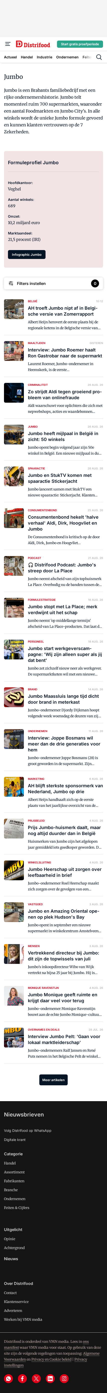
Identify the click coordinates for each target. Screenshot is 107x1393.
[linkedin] (50, 1378)
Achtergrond (14, 1248)
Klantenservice (16, 1302)
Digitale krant (15, 1140)
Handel (10, 1163)
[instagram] (64, 1378)
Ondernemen (14, 1199)
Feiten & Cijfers (16, 1208)
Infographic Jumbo (27, 254)
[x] (36, 1378)
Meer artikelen (53, 1080)
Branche (11, 1190)
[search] (99, 57)
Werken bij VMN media (23, 1319)
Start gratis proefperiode (80, 44)
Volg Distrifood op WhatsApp (28, 1130)
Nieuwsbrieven (24, 1114)
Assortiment (14, 1172)
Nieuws (11, 1258)
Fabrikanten (14, 1181)
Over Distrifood (18, 1283)
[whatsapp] (8, 1378)
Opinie (9, 1239)
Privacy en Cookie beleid (51, 1359)
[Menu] (8, 44)
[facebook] (22, 1378)
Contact (10, 1293)
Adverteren (13, 1310)
